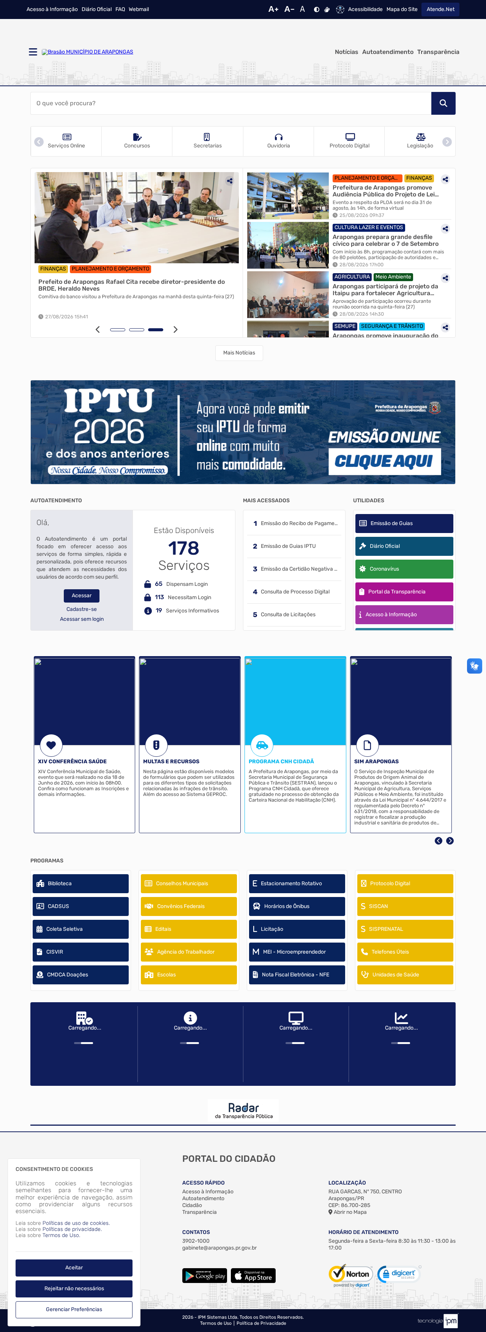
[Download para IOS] (253, 1281)
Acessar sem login (82, 619)
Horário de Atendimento (363, 1232)
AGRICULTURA (352, 277)
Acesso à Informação (52, 9)
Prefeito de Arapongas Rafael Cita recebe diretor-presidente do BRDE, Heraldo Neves (131, 285)
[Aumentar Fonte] (273, 9)
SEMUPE (345, 326)
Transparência (438, 52)
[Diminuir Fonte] (289, 9)
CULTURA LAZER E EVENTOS (369, 227)
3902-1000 (196, 1241)
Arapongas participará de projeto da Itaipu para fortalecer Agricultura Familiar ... (385, 290)
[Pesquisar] (443, 103)
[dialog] (74, 1242)
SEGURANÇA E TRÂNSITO (392, 326)
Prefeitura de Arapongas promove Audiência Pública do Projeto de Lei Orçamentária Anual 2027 (384, 191)
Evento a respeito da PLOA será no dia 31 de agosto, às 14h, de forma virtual (382, 205)
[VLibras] (327, 9)
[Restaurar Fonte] (304, 9)
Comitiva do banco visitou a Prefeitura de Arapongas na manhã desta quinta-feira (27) (136, 296)
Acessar (82, 595)
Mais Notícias (239, 353)
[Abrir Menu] (32, 52)
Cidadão (192, 1205)
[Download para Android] (204, 1281)
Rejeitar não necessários (74, 1288)
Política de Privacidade (261, 1323)
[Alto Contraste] (317, 9)
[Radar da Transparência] (243, 1110)
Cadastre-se (81, 609)
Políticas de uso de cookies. (76, 1223)
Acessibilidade (365, 9)
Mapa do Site (402, 9)
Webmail (139, 9)
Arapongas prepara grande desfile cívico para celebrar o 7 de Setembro (386, 240)
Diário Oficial (97, 9)
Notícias (346, 52)
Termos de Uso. (61, 1235)
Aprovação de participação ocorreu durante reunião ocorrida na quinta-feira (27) (382, 304)
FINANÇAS (53, 269)
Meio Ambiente (393, 277)
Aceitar (74, 1267)
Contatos (196, 1232)
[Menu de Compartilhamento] (229, 181)
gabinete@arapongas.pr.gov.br (219, 1248)
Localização (347, 1183)
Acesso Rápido (203, 1183)
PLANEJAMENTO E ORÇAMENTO (110, 269)
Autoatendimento (387, 52)
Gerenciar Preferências (74, 1309)
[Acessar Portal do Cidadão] (87, 52)
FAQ (120, 9)
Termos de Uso (216, 1323)
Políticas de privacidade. (72, 1229)
